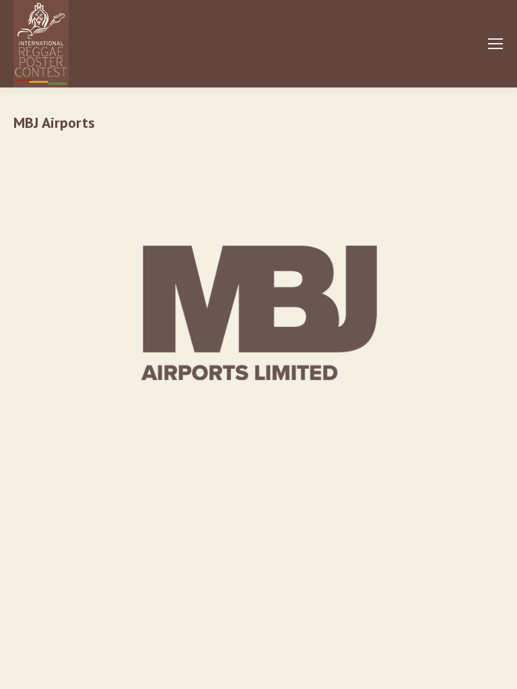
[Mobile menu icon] (495, 44)
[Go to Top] (496, 668)
